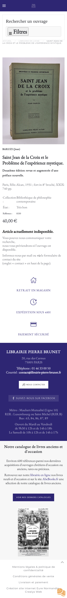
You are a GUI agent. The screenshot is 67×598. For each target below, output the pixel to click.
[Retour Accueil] (33, 5)
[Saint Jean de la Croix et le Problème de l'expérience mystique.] (33, 100)
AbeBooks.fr (50, 479)
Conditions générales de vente (33, 576)
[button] (4, 5)
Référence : (7, 213)
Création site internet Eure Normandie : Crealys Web (33, 590)
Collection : (9, 199)
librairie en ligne (40, 475)
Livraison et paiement (33, 582)
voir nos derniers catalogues (33, 497)
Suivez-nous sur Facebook (35, 398)
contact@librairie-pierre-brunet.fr (40, 372)
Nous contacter (35, 385)
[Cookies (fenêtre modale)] (61, 592)
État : (6, 207)
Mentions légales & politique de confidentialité (33, 568)
